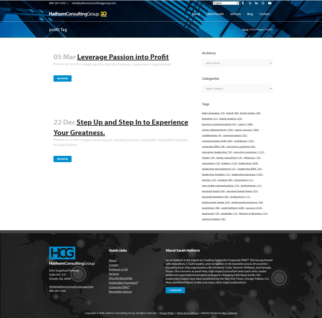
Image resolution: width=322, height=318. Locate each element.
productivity (240, 196)
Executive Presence (118, 64)
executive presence (249, 151)
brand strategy (231, 118)
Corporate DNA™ (119, 287)
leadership (248, 163)
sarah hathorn (232, 207)
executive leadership (217, 151)
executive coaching (241, 146)
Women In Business (253, 213)
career (245, 124)
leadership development (219, 168)
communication (235, 135)
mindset (225, 179)
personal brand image (242, 190)
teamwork (210, 213)
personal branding (215, 196)
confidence (244, 140)
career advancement (217, 129)
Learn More (175, 290)
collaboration (212, 135)
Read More (62, 78)
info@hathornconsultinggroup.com (94, 3)
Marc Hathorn (229, 313)
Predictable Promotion (172, 140)
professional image (216, 202)
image (208, 157)
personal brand (213, 190)
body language (213, 112)
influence (252, 157)
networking (243, 179)
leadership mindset (216, 174)
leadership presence (247, 174)
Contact (114, 265)
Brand (87, 140)
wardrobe (229, 213)
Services (114, 274)
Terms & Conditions (187, 313)
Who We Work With (120, 278)
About (113, 260)
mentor (209, 179)
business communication (219, 124)
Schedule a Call (118, 269)
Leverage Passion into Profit (123, 56)
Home (245, 29)
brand (232, 112)
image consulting (229, 157)
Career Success (93, 64)
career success (247, 129)
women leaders (214, 218)
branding (210, 118)
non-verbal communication (220, 185)
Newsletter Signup (120, 291)
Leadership (139, 64)
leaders (229, 163)
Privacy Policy (167, 313)
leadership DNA (250, 168)
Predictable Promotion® (123, 283)
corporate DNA (213, 146)
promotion (211, 207)
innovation (211, 163)
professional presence (247, 202)
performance (251, 185)
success (254, 207)
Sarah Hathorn (161, 64)
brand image (250, 112)
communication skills (217, 140)
